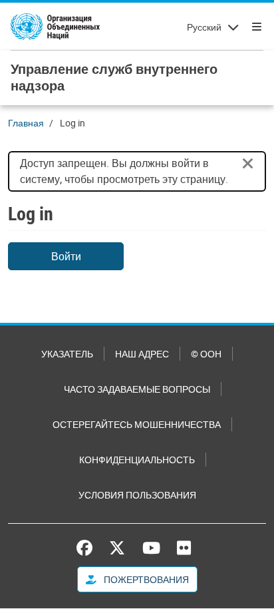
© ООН (206, 353)
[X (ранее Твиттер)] (117, 548)
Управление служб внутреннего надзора (114, 77)
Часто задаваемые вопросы (137, 389)
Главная (26, 122)
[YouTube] (151, 548)
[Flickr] (184, 548)
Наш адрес (142, 353)
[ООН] (55, 26)
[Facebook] (87, 548)
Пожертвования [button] (145, 579)
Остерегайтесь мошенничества (137, 424)
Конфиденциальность (137, 459)
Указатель (67, 353)
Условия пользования (137, 495)
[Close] (248, 164)
